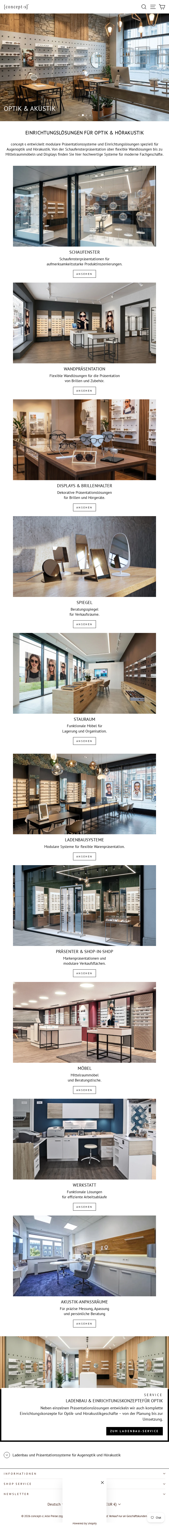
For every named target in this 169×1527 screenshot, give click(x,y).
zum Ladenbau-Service (134, 1431)
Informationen (20, 1474)
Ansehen (84, 274)
